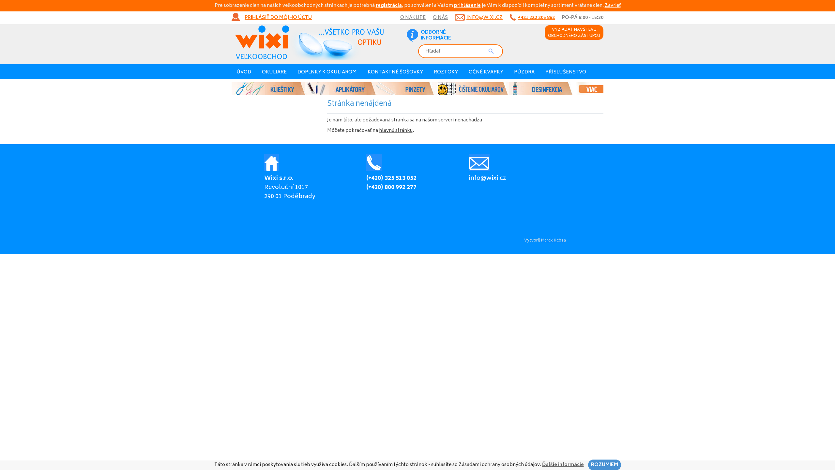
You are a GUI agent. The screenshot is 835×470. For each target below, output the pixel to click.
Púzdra (524, 72)
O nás (440, 18)
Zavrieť (613, 6)
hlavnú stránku (396, 131)
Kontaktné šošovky (395, 72)
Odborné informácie (436, 35)
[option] (417, 88)
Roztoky (446, 72)
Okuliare (274, 72)
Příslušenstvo (565, 72)
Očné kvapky (486, 72)
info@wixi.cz (484, 18)
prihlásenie (467, 6)
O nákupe (413, 18)
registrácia (389, 6)
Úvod (243, 72)
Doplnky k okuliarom (327, 72)
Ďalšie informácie (563, 465)
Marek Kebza (553, 240)
